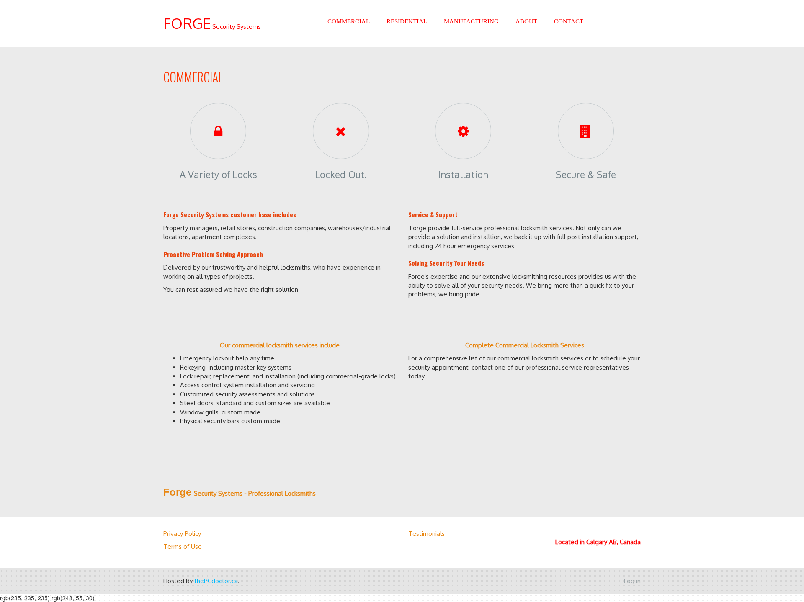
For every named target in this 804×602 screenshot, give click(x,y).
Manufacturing (471, 21)
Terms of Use (182, 547)
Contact (568, 21)
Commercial (348, 21)
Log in (632, 581)
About (526, 21)
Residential (407, 21)
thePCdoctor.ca (216, 581)
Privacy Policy (182, 534)
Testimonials (426, 534)
